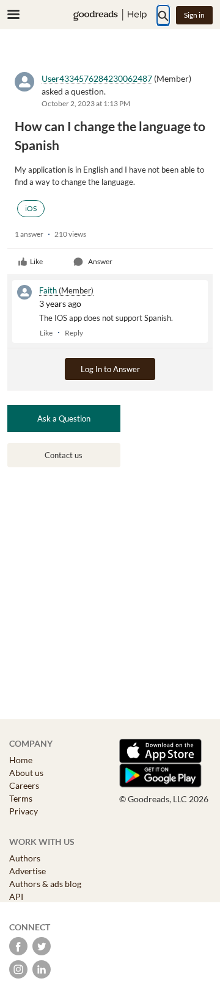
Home (20, 760)
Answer (100, 261)
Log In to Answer (110, 369)
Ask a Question (63, 418)
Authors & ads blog (45, 883)
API (16, 896)
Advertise (27, 871)
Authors (24, 858)
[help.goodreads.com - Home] (110, 15)
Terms (20, 798)
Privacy (23, 811)
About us (26, 772)
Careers (24, 785)
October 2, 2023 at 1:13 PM (86, 103)
